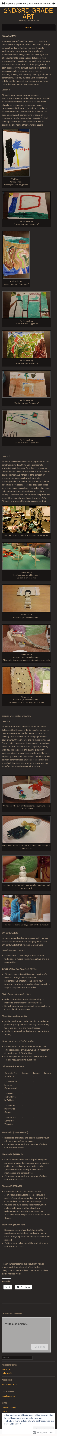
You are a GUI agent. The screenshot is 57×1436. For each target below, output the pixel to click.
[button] (16, 152)
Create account (9, 1408)
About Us (6, 1370)
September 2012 (9, 1385)
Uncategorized (8, 1396)
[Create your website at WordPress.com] (28, 3)
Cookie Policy (15, 1424)
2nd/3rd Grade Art (28, 13)
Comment (40, 1346)
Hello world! (7, 1373)
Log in (4, 1411)
